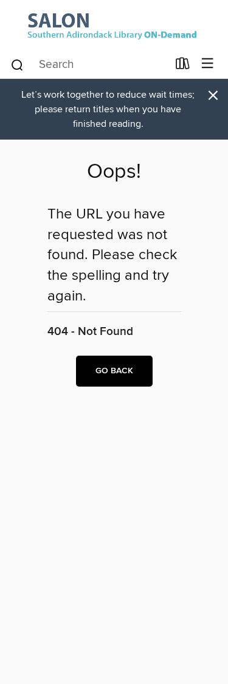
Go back (114, 370)
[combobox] (89, 65)
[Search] (17, 64)
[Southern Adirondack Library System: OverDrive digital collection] (114, 25)
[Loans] (182, 66)
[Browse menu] (207, 64)
